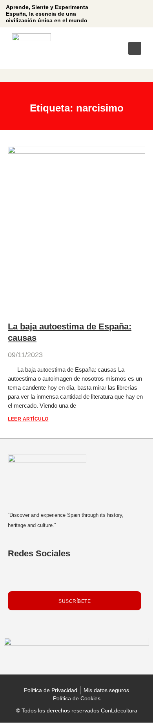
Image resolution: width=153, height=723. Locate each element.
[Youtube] (133, 13)
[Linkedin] (118, 13)
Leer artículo (28, 419)
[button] (134, 48)
